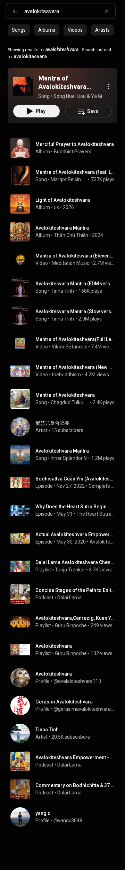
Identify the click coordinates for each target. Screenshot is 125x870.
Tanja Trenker (70, 569)
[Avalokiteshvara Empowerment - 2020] (65, 761)
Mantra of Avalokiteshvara (65, 395)
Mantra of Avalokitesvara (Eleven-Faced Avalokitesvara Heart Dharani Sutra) (75, 256)
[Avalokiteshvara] (65, 650)
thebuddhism (66, 374)
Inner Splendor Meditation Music (86, 458)
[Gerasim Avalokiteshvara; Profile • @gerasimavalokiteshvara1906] (65, 705)
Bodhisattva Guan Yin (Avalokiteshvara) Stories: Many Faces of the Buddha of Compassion (75, 479)
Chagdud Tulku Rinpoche (70, 402)
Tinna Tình (62, 291)
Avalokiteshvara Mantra (62, 451)
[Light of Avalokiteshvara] (65, 204)
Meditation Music (70, 263)
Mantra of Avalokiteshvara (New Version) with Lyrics (75, 367)
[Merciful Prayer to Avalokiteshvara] (65, 148)
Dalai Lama (69, 597)
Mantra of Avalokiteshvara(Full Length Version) (75, 339)
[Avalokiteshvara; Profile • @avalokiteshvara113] (65, 678)
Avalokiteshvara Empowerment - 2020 (102, 542)
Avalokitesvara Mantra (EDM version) (75, 283)
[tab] (19, 30)
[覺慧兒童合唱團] (65, 427)
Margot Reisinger (69, 179)
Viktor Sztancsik (69, 346)
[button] (23, 86)
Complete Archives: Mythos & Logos (102, 486)
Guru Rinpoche (71, 625)
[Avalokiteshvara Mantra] (65, 232)
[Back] (15, 11)
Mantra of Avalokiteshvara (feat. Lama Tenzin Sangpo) (75, 172)
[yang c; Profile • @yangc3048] (65, 817)
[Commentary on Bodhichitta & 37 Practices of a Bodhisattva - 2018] (65, 789)
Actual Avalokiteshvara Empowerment (75, 534)
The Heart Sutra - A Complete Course (95, 514)
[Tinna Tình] (65, 733)
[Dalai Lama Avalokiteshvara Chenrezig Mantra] (65, 566)
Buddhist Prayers (72, 151)
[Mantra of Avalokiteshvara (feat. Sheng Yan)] (23, 86)
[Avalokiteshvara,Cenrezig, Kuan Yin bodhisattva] (65, 622)
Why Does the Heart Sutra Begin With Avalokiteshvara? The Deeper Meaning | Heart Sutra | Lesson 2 (75, 506)
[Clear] (106, 11)
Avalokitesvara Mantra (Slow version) (75, 311)
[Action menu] (108, 86)
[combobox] (69, 11)
